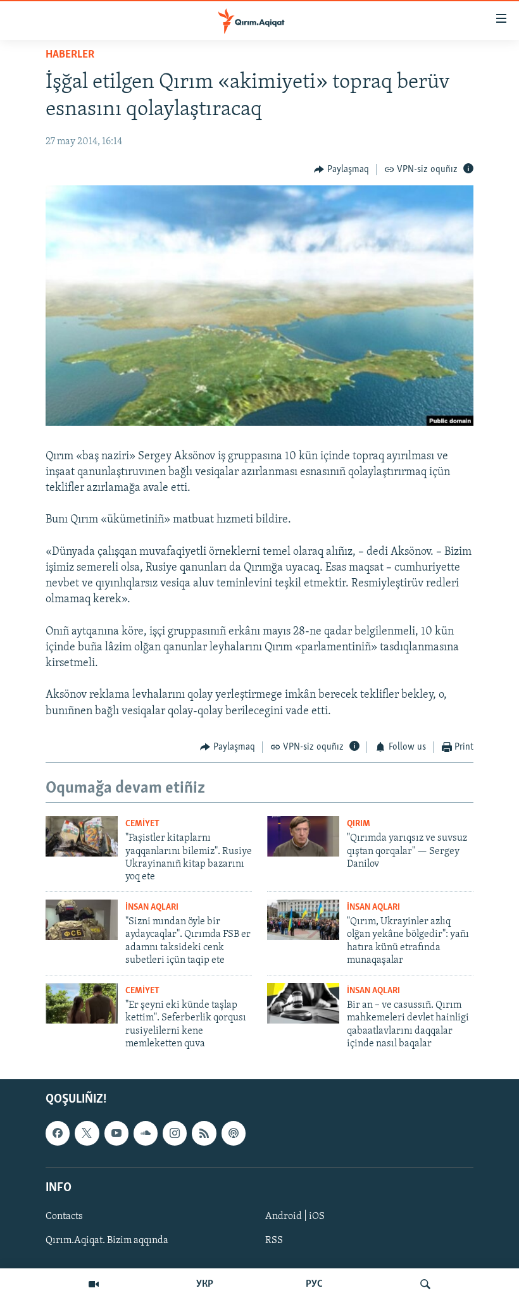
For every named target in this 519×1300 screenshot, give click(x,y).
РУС (314, 1284)
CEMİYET (142, 824)
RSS (274, 1240)
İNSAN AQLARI (151, 907)
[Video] (94, 1284)
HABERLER (70, 55)
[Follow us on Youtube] (116, 1134)
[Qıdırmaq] (425, 1284)
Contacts (64, 1216)
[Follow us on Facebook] (58, 1134)
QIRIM (358, 824)
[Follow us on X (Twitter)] (87, 1134)
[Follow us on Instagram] (175, 1134)
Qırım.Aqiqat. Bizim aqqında (107, 1240)
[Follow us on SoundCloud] (146, 1134)
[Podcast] (234, 1134)
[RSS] (204, 1134)
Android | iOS (295, 1216)
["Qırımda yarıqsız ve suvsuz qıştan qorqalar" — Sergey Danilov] (303, 836)
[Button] (341, 169)
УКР (204, 1284)
